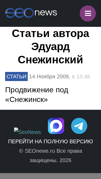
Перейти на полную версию (50, 141)
